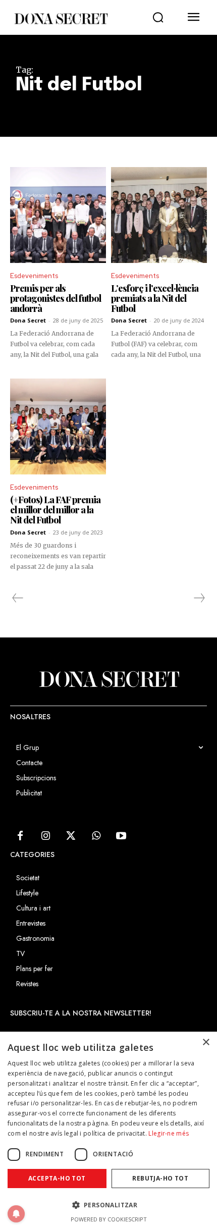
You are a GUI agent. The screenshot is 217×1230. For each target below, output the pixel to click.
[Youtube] (121, 836)
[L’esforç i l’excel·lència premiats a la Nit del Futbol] (159, 215)
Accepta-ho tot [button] (57, 1178)
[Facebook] (20, 836)
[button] (158, 17)
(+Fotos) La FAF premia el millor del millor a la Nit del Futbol (55, 510)
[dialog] (108, 1131)
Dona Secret (28, 320)
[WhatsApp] (96, 836)
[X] (71, 836)
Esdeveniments (34, 276)
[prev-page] (18, 598)
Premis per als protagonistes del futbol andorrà (55, 298)
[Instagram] (45, 836)
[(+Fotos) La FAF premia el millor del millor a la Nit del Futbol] (58, 426)
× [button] (205, 1042)
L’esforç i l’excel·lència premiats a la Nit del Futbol (154, 298)
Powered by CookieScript (109, 1219)
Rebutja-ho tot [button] (160, 1178)
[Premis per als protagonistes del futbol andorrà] (58, 215)
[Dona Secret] (60, 19)
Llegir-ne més (168, 1133)
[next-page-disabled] (199, 598)
